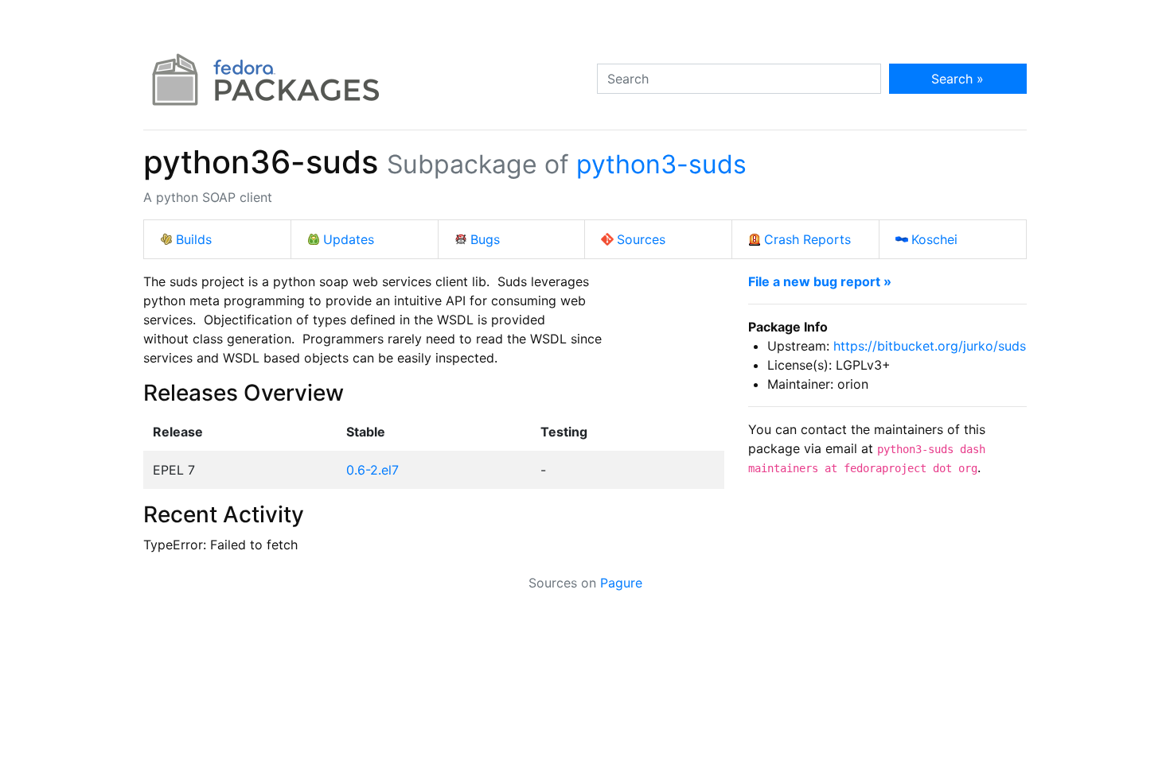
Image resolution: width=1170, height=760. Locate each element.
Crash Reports (807, 239)
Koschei (934, 239)
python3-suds (661, 164)
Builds (194, 239)
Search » (957, 79)
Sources (641, 239)
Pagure (621, 583)
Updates (348, 239)
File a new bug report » (819, 281)
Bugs (485, 239)
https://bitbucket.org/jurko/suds (929, 346)
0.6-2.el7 (372, 470)
